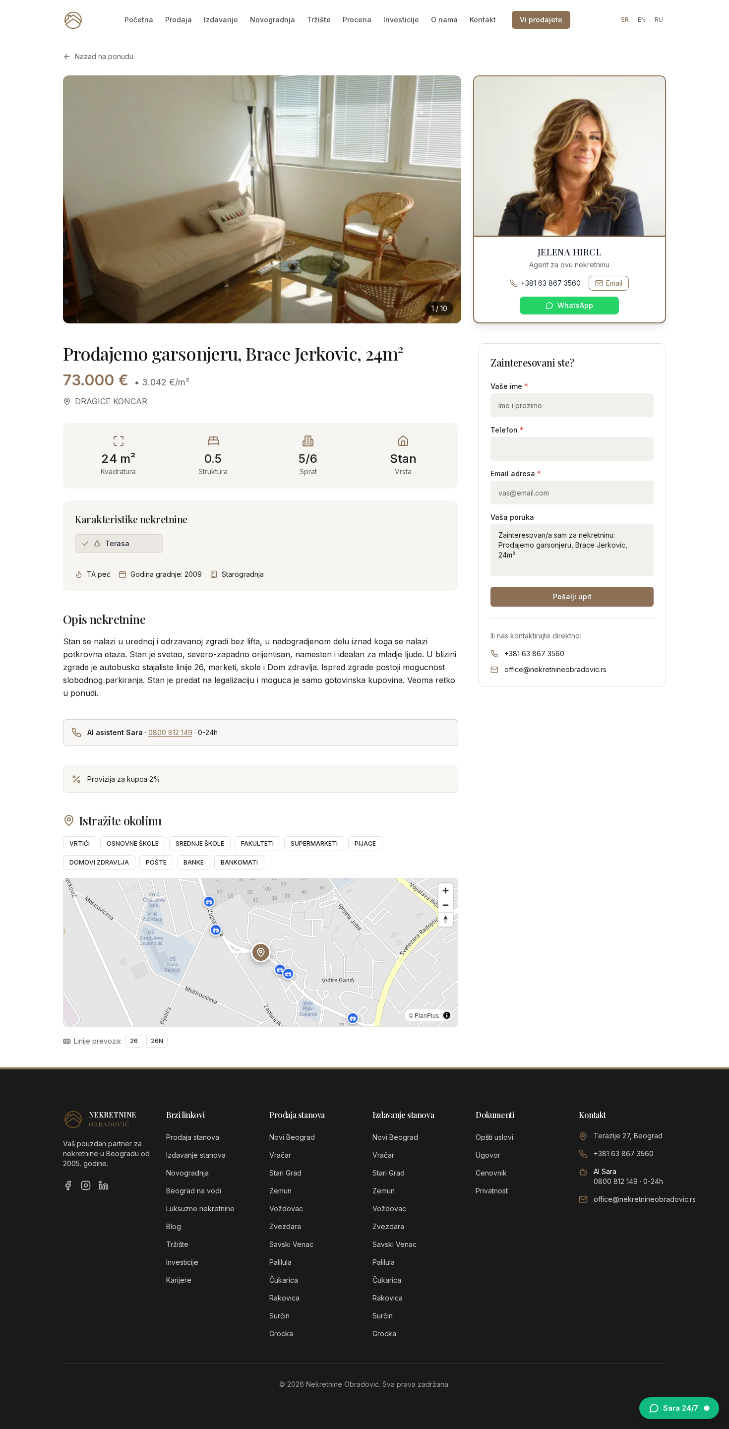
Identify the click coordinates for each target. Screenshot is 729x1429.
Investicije (401, 19)
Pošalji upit (572, 596)
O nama (444, 19)
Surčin (279, 1315)
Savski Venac (291, 1244)
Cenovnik (491, 1173)
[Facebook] (68, 1185)
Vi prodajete (541, 19)
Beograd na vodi (193, 1190)
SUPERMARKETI (314, 843)
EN (642, 19)
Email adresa (515, 473)
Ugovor (488, 1155)
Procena (357, 19)
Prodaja (178, 19)
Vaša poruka (512, 517)
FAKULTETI (257, 843)
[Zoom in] (445, 890)
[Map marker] (280, 970)
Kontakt (483, 19)
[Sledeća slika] (443, 199)
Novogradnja (272, 19)
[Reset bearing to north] (445, 919)
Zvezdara (285, 1226)
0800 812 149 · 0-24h (628, 1181)
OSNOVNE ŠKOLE (133, 843)
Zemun (280, 1190)
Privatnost (492, 1190)
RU (659, 19)
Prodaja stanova (192, 1137)
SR (625, 19)
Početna (138, 19)
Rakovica (284, 1298)
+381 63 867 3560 (551, 283)
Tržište (319, 19)
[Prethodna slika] (81, 199)
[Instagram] (86, 1185)
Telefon (507, 430)
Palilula (280, 1262)
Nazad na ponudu (104, 56)
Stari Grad (285, 1173)
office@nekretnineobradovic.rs (555, 669)
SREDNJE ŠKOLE (200, 843)
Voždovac (286, 1208)
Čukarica (283, 1280)
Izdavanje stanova (196, 1155)
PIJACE (365, 843)
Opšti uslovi (494, 1137)
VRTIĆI (79, 843)
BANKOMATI (239, 862)
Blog (173, 1226)
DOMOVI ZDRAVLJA (99, 862)
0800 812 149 (170, 732)
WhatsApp (575, 305)
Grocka (281, 1333)
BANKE (193, 862)
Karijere (178, 1280)
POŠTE (156, 862)
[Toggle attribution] (447, 1015)
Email (614, 283)
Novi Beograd (292, 1137)
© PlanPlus (424, 1015)
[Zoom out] (445, 905)
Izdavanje (221, 19)
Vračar (280, 1155)
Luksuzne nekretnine (200, 1208)
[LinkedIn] (104, 1185)
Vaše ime (509, 386)
